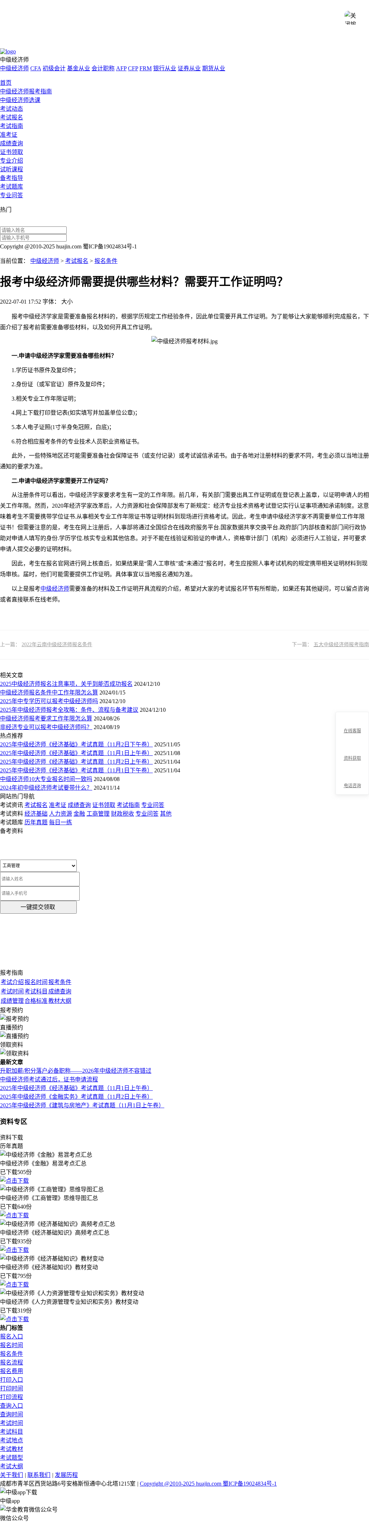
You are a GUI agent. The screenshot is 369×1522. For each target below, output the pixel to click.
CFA (35, 68)
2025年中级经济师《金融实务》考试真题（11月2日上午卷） (76, 1097)
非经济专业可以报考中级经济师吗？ (46, 727)
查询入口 (11, 1406)
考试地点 (11, 1440)
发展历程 (66, 1475)
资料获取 (352, 758)
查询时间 (11, 1414)
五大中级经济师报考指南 (341, 644)
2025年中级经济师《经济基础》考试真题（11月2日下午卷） (76, 744)
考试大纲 (11, 1466)
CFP (133, 68)
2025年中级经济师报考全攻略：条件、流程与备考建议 (69, 710)
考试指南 (11, 126)
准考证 (8, 135)
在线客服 (352, 730)
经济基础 (36, 814)
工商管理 (98, 814)
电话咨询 (352, 785)
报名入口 (11, 1336)
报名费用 (11, 1371)
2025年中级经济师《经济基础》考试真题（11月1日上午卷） (76, 753)
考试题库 (11, 187)
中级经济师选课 (20, 100)
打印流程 (11, 1397)
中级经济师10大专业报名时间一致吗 (46, 779)
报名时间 (11, 1345)
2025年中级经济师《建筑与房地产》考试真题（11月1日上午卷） (82, 1105)
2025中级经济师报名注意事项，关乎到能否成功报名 (66, 684)
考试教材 (11, 1449)
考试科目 (11, 1432)
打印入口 (11, 1380)
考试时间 (11, 1423)
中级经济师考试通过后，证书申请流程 (49, 1079)
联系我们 (38, 1475)
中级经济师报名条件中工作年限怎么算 (49, 692)
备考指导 (11, 178)
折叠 (332, 753)
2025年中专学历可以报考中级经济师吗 (49, 701)
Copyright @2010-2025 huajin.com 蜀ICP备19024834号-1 (208, 1484)
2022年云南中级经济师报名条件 (57, 644)
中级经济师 (14, 68)
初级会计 (54, 68)
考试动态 (11, 109)
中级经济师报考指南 (26, 91)
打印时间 (11, 1388)
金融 (79, 814)
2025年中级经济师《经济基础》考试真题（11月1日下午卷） (76, 770)
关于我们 (11, 1475)
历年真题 (36, 822)
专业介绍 (11, 161)
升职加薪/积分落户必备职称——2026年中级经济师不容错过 (75, 1071)
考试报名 (11, 117)
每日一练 (60, 822)
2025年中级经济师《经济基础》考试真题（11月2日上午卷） (76, 762)
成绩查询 (11, 143)
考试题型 (11, 1458)
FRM (145, 68)
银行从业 (164, 68)
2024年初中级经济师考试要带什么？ (46, 788)
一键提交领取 (38, 907)
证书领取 (11, 152)
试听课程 (11, 169)
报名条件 (105, 261)
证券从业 (189, 68)
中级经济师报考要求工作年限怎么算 (46, 718)
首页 (6, 83)
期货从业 (213, 68)
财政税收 (122, 814)
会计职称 (103, 68)
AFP (121, 68)
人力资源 (60, 814)
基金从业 (78, 68)
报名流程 (11, 1362)
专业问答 (11, 195)
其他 (166, 814)
